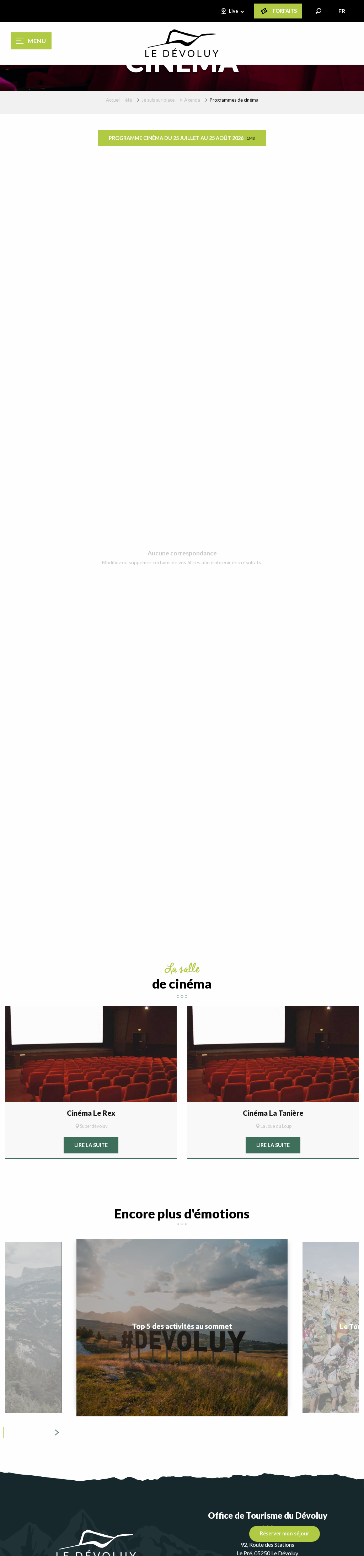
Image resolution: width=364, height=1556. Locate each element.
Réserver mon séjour (284, 1533)
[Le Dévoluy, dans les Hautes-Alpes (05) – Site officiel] (182, 43)
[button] (318, 11)
